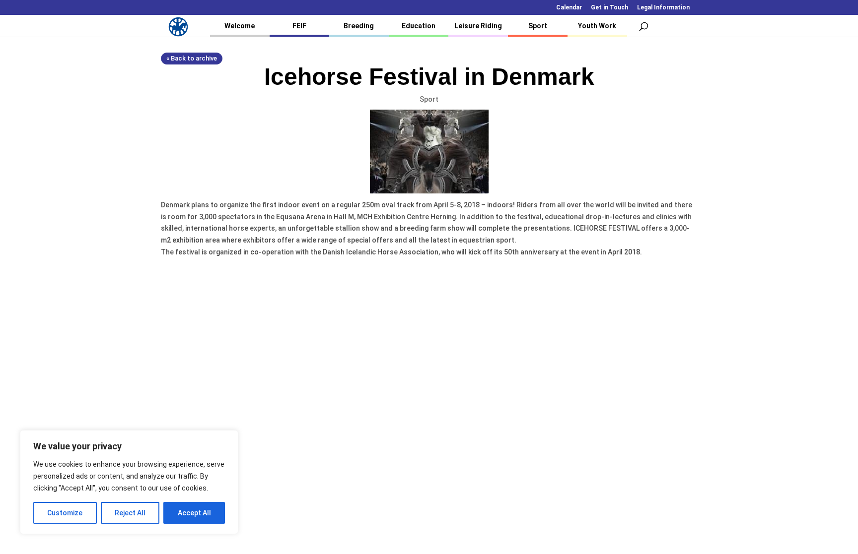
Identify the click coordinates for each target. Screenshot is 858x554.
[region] (129, 482)
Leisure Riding (478, 26)
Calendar (569, 7)
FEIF (299, 26)
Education (418, 26)
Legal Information (663, 7)
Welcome (239, 26)
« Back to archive (191, 58)
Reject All (130, 513)
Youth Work (597, 26)
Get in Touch (609, 7)
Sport (537, 26)
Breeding (359, 26)
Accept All (194, 513)
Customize (64, 513)
